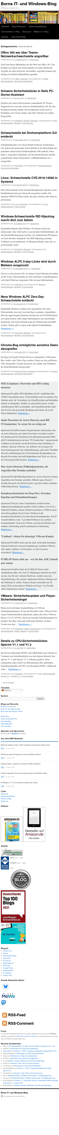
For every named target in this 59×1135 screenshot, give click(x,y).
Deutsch (7, 690)
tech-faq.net (7, 960)
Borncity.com (5, 706)
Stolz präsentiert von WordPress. (14, 1096)
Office (17, 79)
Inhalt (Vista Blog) (18, 36)
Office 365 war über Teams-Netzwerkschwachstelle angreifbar (25, 54)
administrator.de (8, 963)
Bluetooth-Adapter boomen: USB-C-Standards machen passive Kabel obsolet (25, 745)
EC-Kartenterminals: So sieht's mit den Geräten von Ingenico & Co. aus (32, 1046)
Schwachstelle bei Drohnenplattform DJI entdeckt (29, 134)
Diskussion (26, 31)
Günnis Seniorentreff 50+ (9, 719)
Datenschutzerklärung (37, 26)
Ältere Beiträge (7, 682)
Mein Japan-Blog (6, 723)
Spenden (4, 36)
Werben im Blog (6, 798)
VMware (23, 631)
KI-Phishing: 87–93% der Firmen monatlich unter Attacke (19, 783)
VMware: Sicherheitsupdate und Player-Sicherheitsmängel (28, 597)
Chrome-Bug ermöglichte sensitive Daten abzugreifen (29, 347)
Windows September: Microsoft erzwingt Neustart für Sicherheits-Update (24, 773)
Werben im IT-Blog (41, 31)
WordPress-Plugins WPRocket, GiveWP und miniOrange (25, 1061)
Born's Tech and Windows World (11, 711)
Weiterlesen (7, 328)
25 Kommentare (28, 335)
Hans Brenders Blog (9, 956)
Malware (42, 284)
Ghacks (5, 953)
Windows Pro (7, 951)
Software (26, 120)
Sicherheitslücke (7, 81)
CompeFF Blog (8, 968)
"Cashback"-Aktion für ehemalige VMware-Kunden (27, 536)
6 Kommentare (27, 287)
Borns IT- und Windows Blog (10, 709)
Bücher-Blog (5, 716)
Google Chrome (21, 371)
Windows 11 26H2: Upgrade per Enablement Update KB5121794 (35, 1051)
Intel (40, 673)
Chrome (55, 371)
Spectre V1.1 (5, 676)
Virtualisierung (35, 628)
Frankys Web (7, 975)
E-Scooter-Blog (6, 726)
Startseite (5, 26)
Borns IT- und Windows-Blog (29, 3)
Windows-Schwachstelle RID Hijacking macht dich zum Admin (27, 218)
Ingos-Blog (6, 958)
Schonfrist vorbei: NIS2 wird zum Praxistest (24, 1063)
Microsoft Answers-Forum (26, 1036)
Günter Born (34, 59)
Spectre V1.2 (16, 676)
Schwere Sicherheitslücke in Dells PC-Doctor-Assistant (27, 93)
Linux (17, 204)
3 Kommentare (27, 123)
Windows (34, 120)
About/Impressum (19, 26)
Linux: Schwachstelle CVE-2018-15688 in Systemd (29, 179)
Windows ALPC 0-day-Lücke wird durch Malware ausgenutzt (28, 263)
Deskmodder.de (8, 970)
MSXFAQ (6, 965)
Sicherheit (24, 79)
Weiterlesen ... (24, 413)
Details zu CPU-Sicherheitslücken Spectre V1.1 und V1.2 (24, 642)
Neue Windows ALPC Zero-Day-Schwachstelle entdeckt (23, 298)
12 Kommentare (28, 252)
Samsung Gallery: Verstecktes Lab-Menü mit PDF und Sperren (20, 764)
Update (26, 628)
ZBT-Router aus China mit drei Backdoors (24, 1048)
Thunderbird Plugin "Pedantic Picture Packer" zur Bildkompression (29, 1075)
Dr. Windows (7, 973)
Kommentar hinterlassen (23, 81)
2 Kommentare (19, 206)
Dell (55, 120)
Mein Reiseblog (6, 721)
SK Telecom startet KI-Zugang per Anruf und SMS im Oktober (21, 754)
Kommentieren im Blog (10, 31)
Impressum (4, 794)
